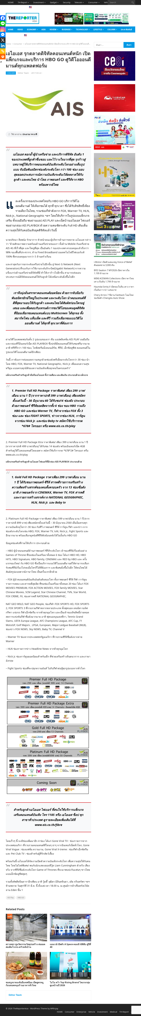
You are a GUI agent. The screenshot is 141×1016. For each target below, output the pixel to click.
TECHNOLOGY (82, 29)
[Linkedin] (3, 45)
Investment (38, 2)
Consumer (93, 2)
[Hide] (1, 62)
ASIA (10, 7)
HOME (11, 2)
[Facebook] (3, 18)
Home (8, 44)
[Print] (3, 56)
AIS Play (10, 897)
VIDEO (20, 29)
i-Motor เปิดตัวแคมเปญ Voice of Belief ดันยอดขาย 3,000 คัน (113, 264)
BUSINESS (66, 29)
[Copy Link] (3, 51)
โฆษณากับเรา (13, 35)
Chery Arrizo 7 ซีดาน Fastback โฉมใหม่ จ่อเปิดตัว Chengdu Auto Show (114, 296)
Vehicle (91, 1011)
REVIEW (53, 29)
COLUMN (111, 29)
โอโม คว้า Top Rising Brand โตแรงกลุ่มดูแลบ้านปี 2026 (70, 984)
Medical (113, 1011)
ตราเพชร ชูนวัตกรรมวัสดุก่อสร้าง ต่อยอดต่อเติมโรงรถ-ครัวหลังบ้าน (25, 946)
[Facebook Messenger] (3, 34)
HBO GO (21, 897)
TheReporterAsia (20, 1008)
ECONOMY (31, 29)
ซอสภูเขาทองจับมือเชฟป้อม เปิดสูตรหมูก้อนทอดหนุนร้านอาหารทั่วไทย (25, 984)
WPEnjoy (54, 1008)
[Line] (3, 23)
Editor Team (23, 73)
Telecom (78, 2)
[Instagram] (3, 29)
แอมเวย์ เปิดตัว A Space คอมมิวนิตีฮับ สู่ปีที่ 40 (70, 946)
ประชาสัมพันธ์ (126, 29)
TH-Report (22, 2)
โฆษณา (19, 7)
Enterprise (81, 1011)
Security (66, 2)
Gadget (53, 2)
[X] (3, 40)
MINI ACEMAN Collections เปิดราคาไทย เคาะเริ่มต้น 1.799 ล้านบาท (114, 280)
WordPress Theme (38, 1008)
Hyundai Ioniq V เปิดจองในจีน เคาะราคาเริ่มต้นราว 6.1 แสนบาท (114, 288)
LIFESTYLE (97, 29)
